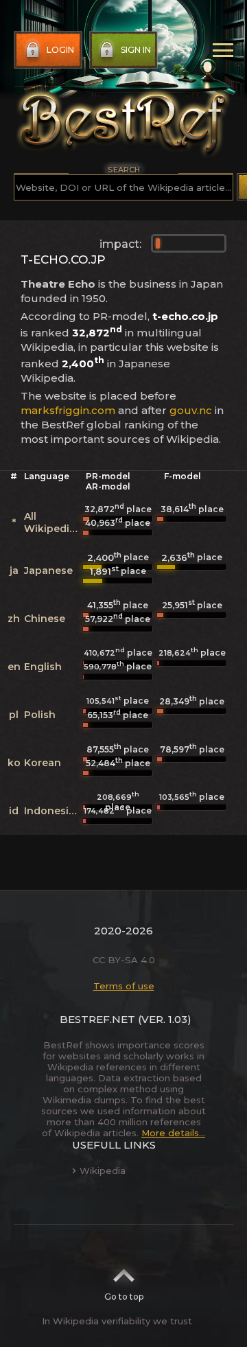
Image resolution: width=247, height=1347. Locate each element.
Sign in (136, 50)
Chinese (44, 618)
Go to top (123, 1296)
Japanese (48, 570)
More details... (173, 1132)
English (43, 666)
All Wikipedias (52, 522)
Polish (40, 715)
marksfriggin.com (68, 410)
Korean (42, 763)
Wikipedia (103, 1170)
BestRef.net (97, 1019)
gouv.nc (190, 410)
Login (60, 50)
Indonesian (53, 811)
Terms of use (123, 985)
